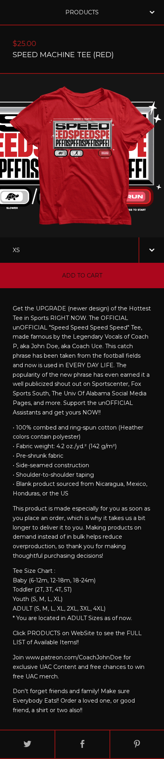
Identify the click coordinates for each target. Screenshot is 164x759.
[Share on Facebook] (82, 744)
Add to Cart (82, 275)
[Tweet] (27, 744)
